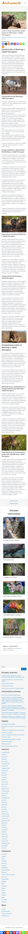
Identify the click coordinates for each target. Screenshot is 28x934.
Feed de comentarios (7, 913)
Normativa (4, 886)
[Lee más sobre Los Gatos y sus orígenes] (14, 527)
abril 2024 (4, 759)
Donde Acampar (5, 870)
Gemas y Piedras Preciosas (8, 874)
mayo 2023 (4, 777)
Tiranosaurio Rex (8, 560)
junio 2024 (4, 754)
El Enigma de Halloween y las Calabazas (16, 714)
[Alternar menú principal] (25, 3)
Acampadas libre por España (8, 724)
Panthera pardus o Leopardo (12, 637)
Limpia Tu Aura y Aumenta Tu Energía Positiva (13, 688)
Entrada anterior (14, 500)
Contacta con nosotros (7, 732)
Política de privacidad (7, 741)
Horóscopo (4, 877)
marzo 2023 (4, 782)
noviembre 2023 (5, 763)
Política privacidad (6, 743)
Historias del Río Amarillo (7, 683)
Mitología (4, 881)
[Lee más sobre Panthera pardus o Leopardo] (14, 626)
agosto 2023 (5, 770)
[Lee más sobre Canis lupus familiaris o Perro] (14, 587)
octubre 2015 (5, 841)
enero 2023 (4, 786)
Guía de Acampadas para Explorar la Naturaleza (13, 734)
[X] (6, 44)
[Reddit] (9, 44)
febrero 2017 (5, 811)
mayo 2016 (4, 829)
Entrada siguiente (14, 503)
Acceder (4, 909)
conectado (16, 648)
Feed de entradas (6, 911)
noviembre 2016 (5, 816)
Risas (3, 897)
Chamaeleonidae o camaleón (12, 615)
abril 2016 (4, 832)
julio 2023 (4, 772)
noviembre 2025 (5, 752)
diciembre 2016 (5, 813)
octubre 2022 (5, 793)
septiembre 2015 (6, 843)
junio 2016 (4, 827)
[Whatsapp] (23, 44)
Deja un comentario (6, 37)
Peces (3, 890)
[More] (3, 46)
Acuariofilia (4, 854)
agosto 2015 (4, 845)
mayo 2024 (4, 756)
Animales (4, 856)
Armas (3, 858)
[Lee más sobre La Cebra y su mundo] (14, 569)
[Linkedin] (11, 44)
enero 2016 (4, 838)
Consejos (4, 865)
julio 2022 (4, 795)
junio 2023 (4, 775)
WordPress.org (5, 915)
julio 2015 (4, 848)
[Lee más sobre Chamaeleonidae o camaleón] (14, 606)
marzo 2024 (4, 761)
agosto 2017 (4, 804)
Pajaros (3, 888)
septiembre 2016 (6, 820)
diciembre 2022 (5, 788)
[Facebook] (3, 44)
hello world (4, 695)
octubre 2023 (5, 766)
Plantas (3, 892)
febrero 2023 (5, 784)
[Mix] (20, 44)
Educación (4, 872)
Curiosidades (5, 867)
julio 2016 (4, 825)
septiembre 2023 (6, 768)
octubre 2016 (5, 818)
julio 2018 (4, 800)
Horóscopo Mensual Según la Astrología (11, 739)
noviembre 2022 (5, 791)
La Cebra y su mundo (10, 577)
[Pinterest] (14, 44)
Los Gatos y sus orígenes (11, 540)
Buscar (3, 666)
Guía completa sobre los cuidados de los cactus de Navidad (13, 702)
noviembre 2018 (5, 797)
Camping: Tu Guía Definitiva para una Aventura (13, 730)
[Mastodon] (17, 44)
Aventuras (4, 863)
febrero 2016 (5, 836)
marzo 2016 (4, 834)
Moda (3, 883)
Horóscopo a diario (6, 737)
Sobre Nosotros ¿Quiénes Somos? (10, 746)
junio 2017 (4, 807)
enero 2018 (4, 802)
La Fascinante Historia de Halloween (17, 717)
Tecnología (4, 899)
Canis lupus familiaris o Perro (12, 596)
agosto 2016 (5, 822)
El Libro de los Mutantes (7, 686)
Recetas (4, 895)
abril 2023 (4, 779)
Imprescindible (5, 879)
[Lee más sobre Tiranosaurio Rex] (14, 550)
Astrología (4, 861)
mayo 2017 (4, 809)
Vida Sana (4, 901)
